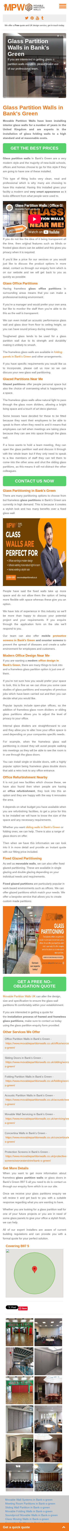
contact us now (34, 481)
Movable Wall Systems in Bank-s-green (29, 1499)
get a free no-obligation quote (34, 983)
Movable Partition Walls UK (19, 996)
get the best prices (35, 148)
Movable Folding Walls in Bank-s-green (29, 1511)
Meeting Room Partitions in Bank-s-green (30, 1503)
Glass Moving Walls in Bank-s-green (27, 1519)
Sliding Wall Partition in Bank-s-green (27, 1507)
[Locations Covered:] (4, 5)
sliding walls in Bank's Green (43, 827)
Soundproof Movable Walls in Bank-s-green (31, 1515)
